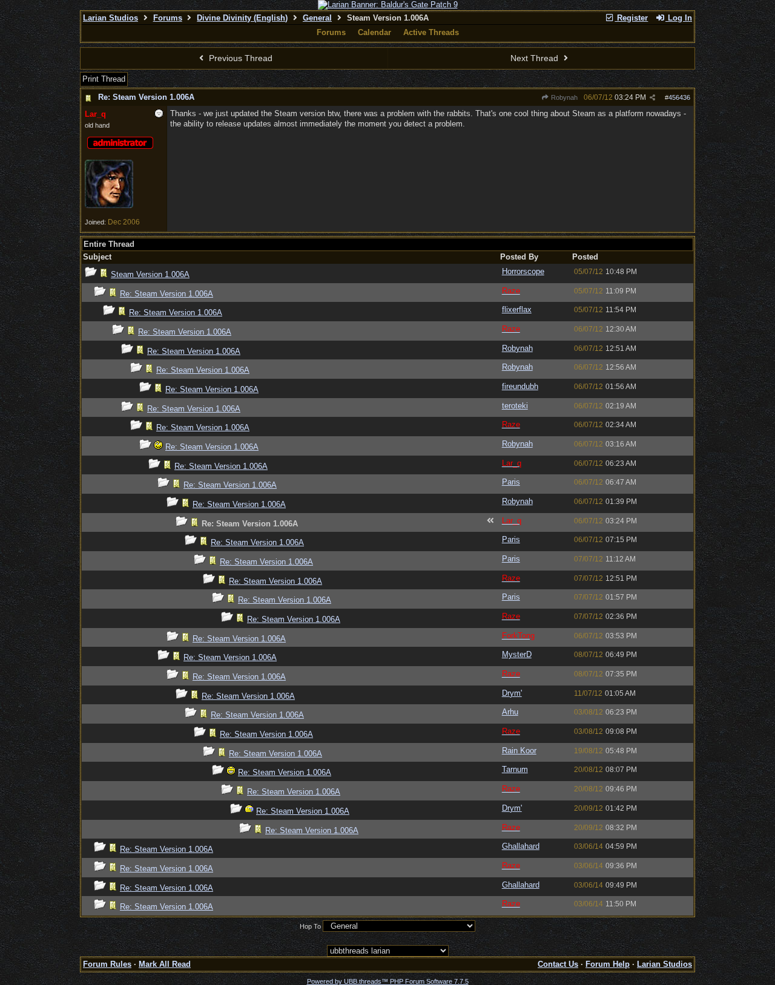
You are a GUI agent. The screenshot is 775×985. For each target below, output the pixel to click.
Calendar (374, 32)
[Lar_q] (109, 205)
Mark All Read (165, 964)
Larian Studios (110, 17)
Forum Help (607, 964)
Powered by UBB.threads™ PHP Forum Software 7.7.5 (388, 981)
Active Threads (431, 32)
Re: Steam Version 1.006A (146, 97)
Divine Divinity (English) (242, 17)
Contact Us (558, 964)
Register (631, 17)
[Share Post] (652, 97)
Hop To (310, 926)
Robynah (563, 97)
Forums (167, 17)
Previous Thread (239, 58)
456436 (679, 97)
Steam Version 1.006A (150, 274)
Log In (678, 17)
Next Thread (535, 58)
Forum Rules (107, 964)
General (317, 17)
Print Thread (103, 78)
